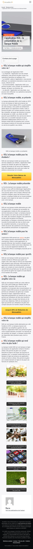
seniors (22, 237)
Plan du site (21, 541)
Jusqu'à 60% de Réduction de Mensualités (16, 311)
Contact (15, 541)
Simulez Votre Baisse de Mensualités (16, 176)
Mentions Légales (7, 541)
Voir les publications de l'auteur (15, 510)
